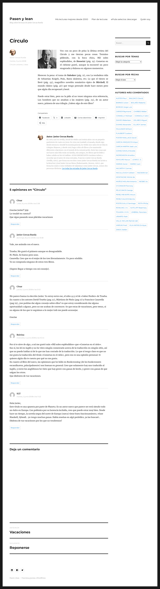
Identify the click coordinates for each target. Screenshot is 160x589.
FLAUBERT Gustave (124, 133)
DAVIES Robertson (123, 120)
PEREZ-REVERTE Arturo (125, 195)
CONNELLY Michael (124, 116)
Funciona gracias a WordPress (34, 578)
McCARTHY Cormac (124, 168)
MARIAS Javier (122, 164)
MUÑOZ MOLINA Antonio (126, 181)
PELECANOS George (124, 190)
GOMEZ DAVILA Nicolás (125, 151)
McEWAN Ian (142, 173)
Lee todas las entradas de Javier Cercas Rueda (80, 168)
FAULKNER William (124, 129)
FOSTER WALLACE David (126, 138)
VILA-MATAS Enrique (137, 225)
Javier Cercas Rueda (18, 58)
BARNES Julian (122, 103)
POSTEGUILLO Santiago (126, 203)
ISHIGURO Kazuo (123, 160)
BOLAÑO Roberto (138, 103)
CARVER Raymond (123, 111)
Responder (15, 224)
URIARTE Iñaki (122, 216)
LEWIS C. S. (136, 160)
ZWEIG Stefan (121, 230)
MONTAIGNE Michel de (125, 177)
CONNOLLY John (142, 116)
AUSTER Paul (121, 98)
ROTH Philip (143, 203)
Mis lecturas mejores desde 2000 (71, 19)
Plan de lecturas (100, 19)
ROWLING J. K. (122, 208)
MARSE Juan (135, 164)
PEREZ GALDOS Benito (125, 199)
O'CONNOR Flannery (124, 186)
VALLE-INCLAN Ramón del (127, 221)
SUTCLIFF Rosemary (138, 208)
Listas (25, 65)
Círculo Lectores (16, 65)
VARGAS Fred (121, 225)
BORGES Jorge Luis (124, 107)
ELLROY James (140, 125)
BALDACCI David (136, 98)
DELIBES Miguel (140, 120)
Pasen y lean (21, 19)
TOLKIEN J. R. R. (122, 212)
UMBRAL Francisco (138, 212)
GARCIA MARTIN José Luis (126, 146)
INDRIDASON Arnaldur (125, 155)
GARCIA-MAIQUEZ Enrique (127, 142)
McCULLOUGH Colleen (125, 173)
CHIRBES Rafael (140, 111)
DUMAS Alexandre (123, 125)
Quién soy (145, 19)
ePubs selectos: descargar (124, 19)
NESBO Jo (143, 181)
